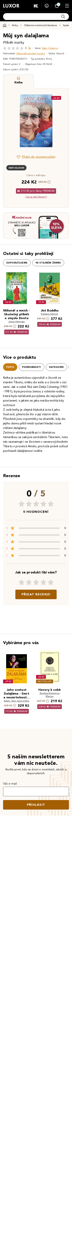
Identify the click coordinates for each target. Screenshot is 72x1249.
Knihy (15, 25)
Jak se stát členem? (36, 196)
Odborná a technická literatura (40, 25)
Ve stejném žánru (48, 262)
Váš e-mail (10, 783)
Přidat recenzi (36, 594)
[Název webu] (11, 6)
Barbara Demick (49, 313)
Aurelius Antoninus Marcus (50, 695)
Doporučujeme (16, 262)
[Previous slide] (12, 121)
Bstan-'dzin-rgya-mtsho (16, 700)
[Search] (63, 16)
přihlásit (36, 805)
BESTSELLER (44, 681)
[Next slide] (59, 121)
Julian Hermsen (16, 321)
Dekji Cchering (50, 48)
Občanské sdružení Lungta (30, 53)
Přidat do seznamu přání (38, 157)
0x (29, 48)
